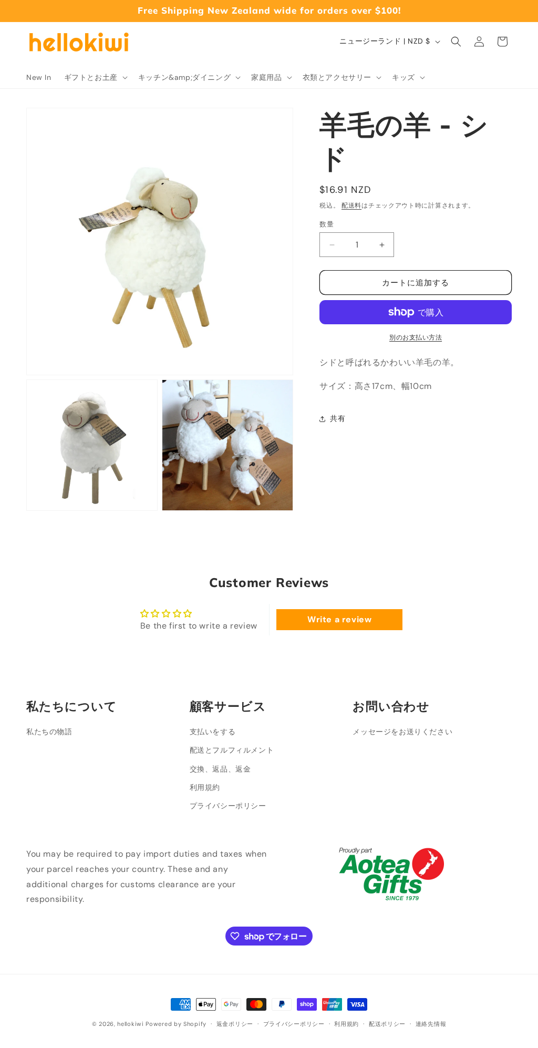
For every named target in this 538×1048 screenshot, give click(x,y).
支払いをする (213, 731)
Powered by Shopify (176, 1024)
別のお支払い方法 (415, 337)
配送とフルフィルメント (232, 750)
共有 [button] (337, 418)
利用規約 (205, 787)
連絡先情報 (431, 1024)
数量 (326, 224)
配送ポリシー (387, 1024)
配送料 (351, 205)
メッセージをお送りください (402, 731)
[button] (95, 77)
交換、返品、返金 (220, 769)
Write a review (339, 619)
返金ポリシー (234, 1024)
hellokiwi (130, 1024)
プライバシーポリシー (228, 805)
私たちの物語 (49, 731)
